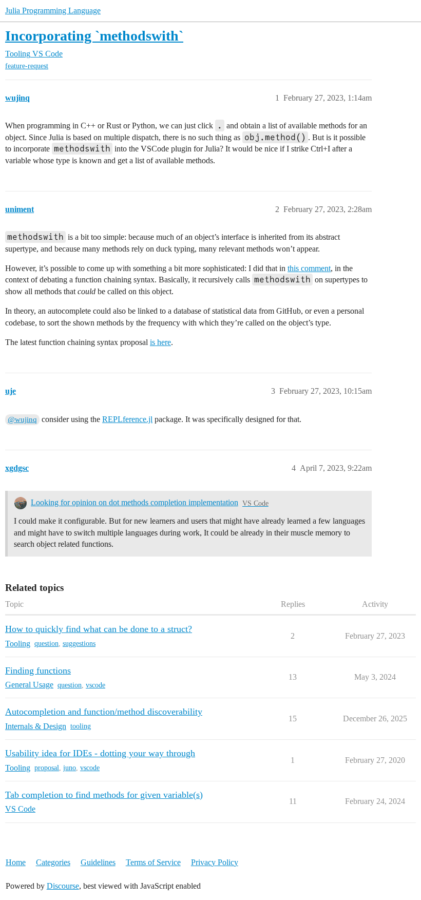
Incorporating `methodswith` (94, 36)
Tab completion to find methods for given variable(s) (104, 795)
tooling (80, 726)
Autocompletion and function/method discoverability (103, 711)
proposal (46, 768)
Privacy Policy (214, 862)
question (46, 643)
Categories (53, 862)
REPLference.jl (127, 419)
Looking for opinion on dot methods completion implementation (134, 502)
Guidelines (98, 862)
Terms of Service (153, 862)
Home (16, 862)
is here (160, 342)
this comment (309, 268)
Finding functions (38, 670)
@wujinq (22, 419)
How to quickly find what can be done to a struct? (98, 629)
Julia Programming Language (53, 10)
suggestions (79, 643)
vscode (95, 685)
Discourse (63, 886)
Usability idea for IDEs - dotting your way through (100, 753)
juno (69, 768)
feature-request (26, 66)
